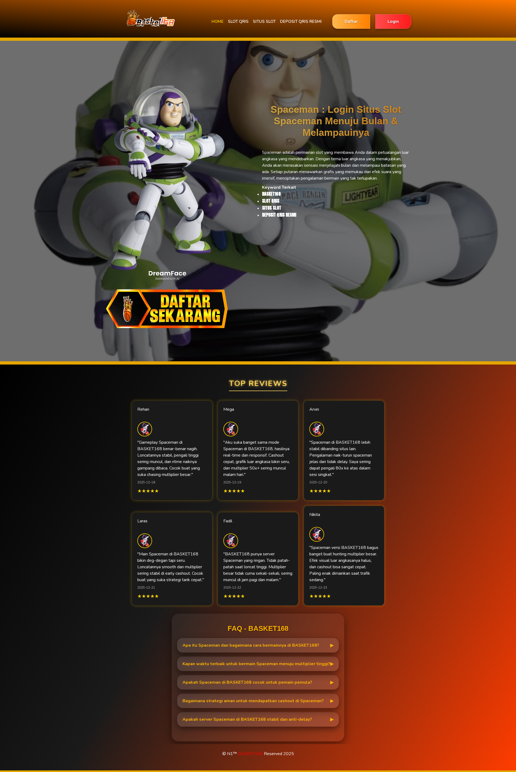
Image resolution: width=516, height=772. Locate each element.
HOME (218, 21)
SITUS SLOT (264, 21)
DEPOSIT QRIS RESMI (301, 21)
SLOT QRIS (238, 21)
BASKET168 (250, 754)
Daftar (351, 21)
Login (393, 21)
